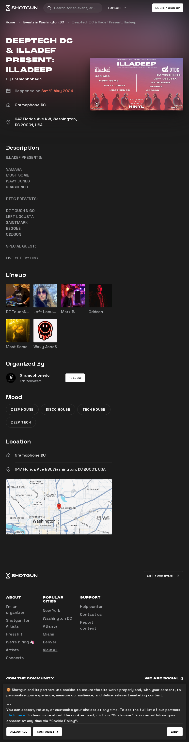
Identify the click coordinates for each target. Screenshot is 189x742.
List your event (160, 576)
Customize (45, 732)
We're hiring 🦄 (20, 642)
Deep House (22, 409)
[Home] (21, 8)
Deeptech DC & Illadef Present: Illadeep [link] (104, 22)
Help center (91, 606)
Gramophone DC (30, 455)
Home (10, 22)
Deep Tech (21, 422)
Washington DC (57, 618)
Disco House (58, 409)
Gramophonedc (27, 79)
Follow (75, 378)
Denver (49, 642)
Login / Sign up (167, 8)
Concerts (15, 657)
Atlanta (50, 626)
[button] (75, 377)
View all (50, 650)
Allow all (18, 732)
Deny (175, 732)
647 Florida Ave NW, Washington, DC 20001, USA (60, 469)
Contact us (91, 614)
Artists (12, 650)
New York (51, 610)
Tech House (93, 409)
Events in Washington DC (43, 22)
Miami (48, 634)
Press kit (14, 634)
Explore (115, 8)
